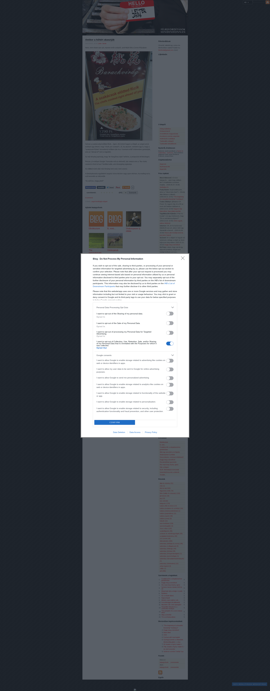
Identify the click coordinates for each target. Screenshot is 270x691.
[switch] (170, 313)
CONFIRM (115, 422)
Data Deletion (119, 432)
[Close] (183, 259)
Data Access (135, 432)
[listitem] (135, 307)
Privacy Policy (151, 432)
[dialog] (135, 345)
